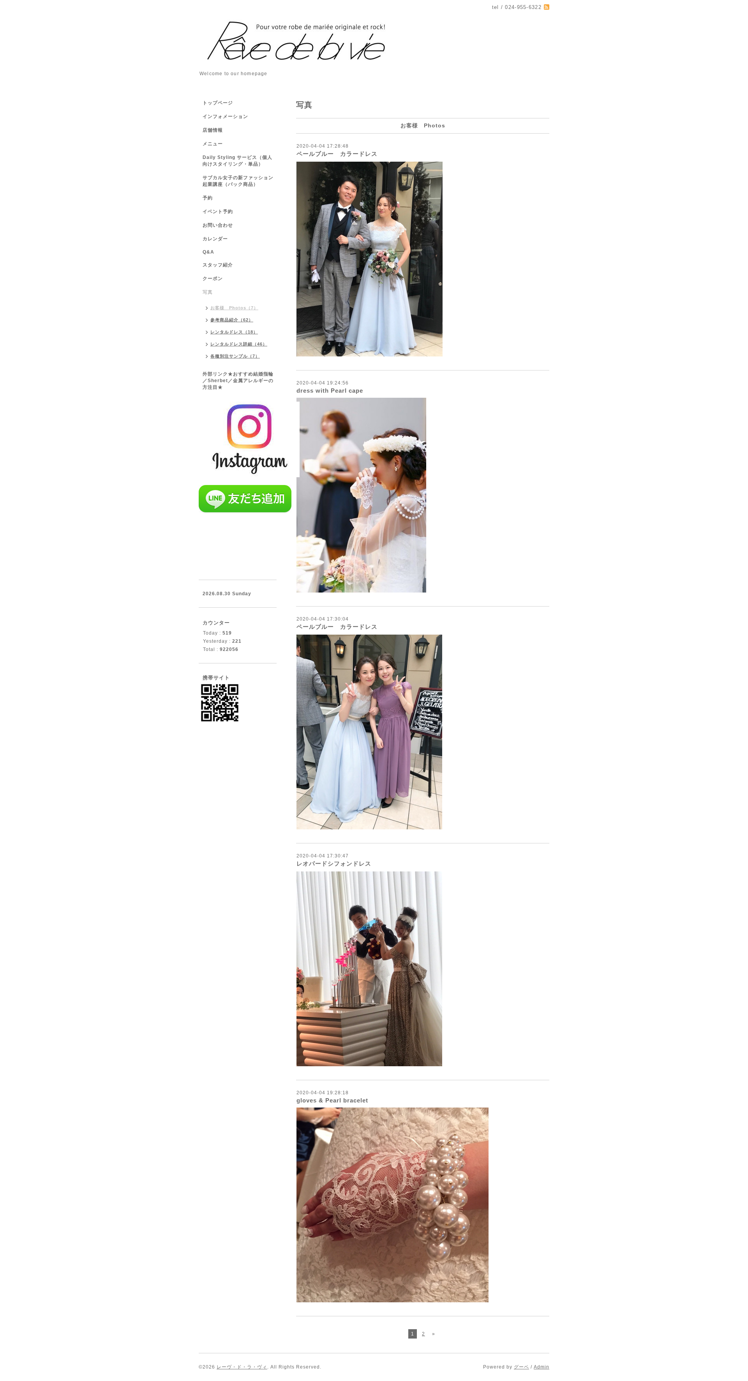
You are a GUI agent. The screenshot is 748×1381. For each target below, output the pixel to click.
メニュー (213, 143)
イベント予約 (218, 211)
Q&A (208, 252)
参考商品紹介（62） (231, 319)
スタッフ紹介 (218, 265)
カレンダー (215, 239)
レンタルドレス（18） (234, 332)
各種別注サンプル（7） (235, 356)
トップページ (218, 103)
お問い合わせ (218, 225)
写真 (208, 292)
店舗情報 (213, 130)
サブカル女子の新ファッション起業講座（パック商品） (238, 181)
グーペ (521, 1367)
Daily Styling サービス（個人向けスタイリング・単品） (237, 161)
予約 (208, 198)
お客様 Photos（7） (234, 307)
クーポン (213, 278)
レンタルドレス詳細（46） (238, 344)
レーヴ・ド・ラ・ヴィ (242, 1367)
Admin (541, 1367)
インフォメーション (225, 116)
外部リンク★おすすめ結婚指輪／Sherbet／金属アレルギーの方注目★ (238, 380)
